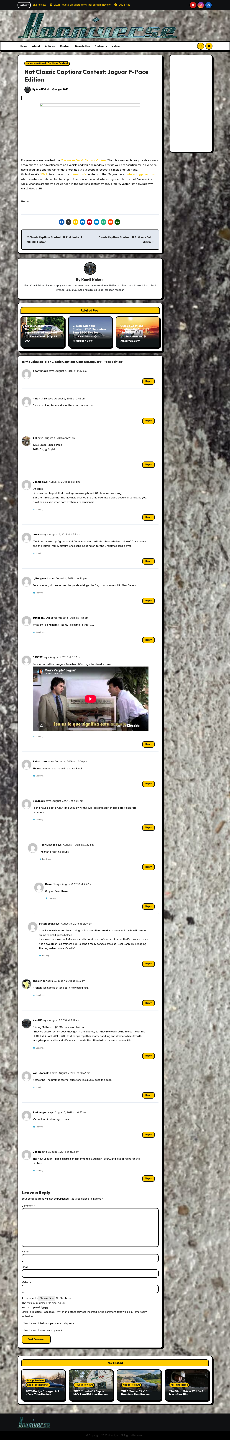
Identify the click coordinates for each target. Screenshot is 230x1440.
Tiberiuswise (47, 844)
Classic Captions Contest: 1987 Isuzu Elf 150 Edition (135, 329)
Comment (28, 1205)
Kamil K (37, 1020)
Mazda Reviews (131, 1385)
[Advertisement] (191, 104)
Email (25, 1267)
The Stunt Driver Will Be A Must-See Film (186, 1392)
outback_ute (78, 174)
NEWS (43, 174)
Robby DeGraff (134, 336)
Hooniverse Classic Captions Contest (47, 63)
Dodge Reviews (35, 1380)
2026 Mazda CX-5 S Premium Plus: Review (135, 1392)
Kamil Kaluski (93, 279)
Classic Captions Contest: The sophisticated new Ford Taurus (41, 331)
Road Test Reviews (38, 1385)
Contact (65, 46)
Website (26, 1282)
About (36, 46)
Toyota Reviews (84, 1385)
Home (23, 46)
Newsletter (82, 46)
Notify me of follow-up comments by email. (50, 1323)
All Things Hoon (179, 1385)
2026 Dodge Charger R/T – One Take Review (42, 1392)
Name (25, 1251)
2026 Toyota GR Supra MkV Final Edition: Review (90, 1392)
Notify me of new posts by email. (43, 1330)
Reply (148, 381)
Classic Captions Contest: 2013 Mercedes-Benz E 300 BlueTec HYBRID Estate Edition (89, 331)
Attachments (30, 1298)
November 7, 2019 (83, 341)
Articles (50, 46)
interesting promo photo (142, 174)
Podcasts (101, 46)
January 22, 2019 (130, 341)
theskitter (40, 980)
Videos (116, 46)
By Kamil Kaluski (41, 89)
